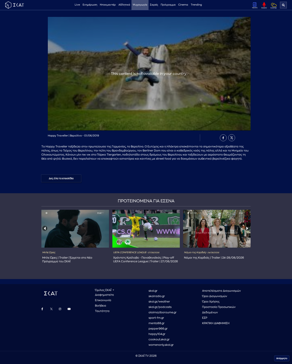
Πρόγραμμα (168, 5)
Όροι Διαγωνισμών (214, 296)
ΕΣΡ (204, 318)
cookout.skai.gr (159, 339)
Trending (196, 5)
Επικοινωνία (103, 300)
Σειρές (154, 5)
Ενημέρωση (90, 5)
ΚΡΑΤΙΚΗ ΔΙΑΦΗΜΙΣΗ (215, 323)
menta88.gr (157, 323)
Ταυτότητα (102, 311)
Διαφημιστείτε (104, 295)
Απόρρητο (281, 358)
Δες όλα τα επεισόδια (61, 178)
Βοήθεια (100, 305)
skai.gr (153, 291)
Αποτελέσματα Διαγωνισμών (221, 291)
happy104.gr (157, 334)
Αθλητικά (124, 5)
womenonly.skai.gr (161, 345)
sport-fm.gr (156, 318)
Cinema (183, 5)
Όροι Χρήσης (211, 301)
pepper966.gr (158, 328)
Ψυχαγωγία (140, 5)
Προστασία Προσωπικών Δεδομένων (219, 310)
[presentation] (44, 228)
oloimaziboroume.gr (163, 312)
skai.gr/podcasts (160, 307)
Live (77, 5)
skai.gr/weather (159, 301)
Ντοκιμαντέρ (108, 5)
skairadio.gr (157, 296)
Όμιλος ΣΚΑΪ (103, 290)
